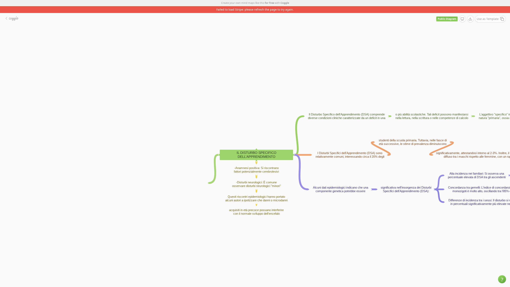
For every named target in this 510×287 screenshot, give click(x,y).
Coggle (284, 3)
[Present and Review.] (462, 19)
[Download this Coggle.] (470, 19)
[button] (502, 279)
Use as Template (488, 19)
